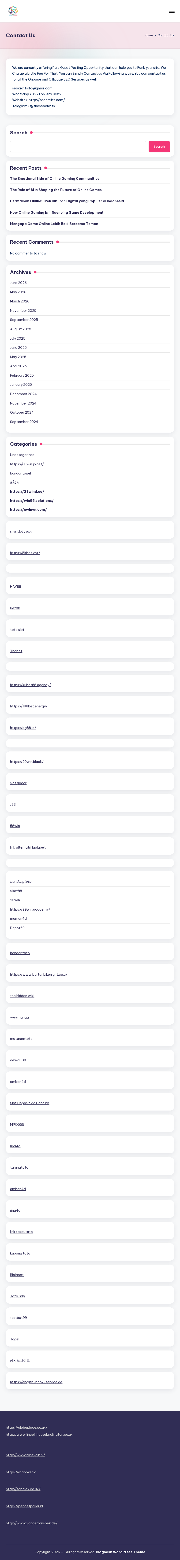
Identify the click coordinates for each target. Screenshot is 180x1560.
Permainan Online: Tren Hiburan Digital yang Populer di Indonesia (67, 201)
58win (15, 826)
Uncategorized (22, 455)
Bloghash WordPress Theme (120, 1552)
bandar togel (20, 473)
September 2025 (24, 320)
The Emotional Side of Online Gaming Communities (54, 179)
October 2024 (22, 412)
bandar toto (20, 953)
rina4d (15, 1146)
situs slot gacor (21, 531)
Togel (14, 1339)
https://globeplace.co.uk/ (26, 1427)
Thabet (16, 651)
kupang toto (20, 1253)
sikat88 (16, 891)
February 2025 (22, 375)
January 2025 (21, 385)
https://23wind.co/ (27, 491)
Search (18, 133)
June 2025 (18, 348)
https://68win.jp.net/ (27, 464)
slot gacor (18, 783)
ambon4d (18, 1082)
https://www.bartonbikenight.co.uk (39, 974)
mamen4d (18, 918)
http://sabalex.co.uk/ (23, 1489)
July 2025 (17, 338)
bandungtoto (20, 881)
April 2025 (18, 366)
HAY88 (15, 587)
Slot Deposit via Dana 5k (29, 1103)
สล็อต (14, 482)
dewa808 (18, 1060)
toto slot (17, 630)
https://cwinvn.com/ (28, 510)
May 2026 (18, 292)
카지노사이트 (20, 1360)
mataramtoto (21, 1039)
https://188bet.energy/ (28, 706)
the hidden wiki (22, 996)
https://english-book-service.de (36, 1382)
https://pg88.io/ (23, 728)
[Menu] (171, 11)
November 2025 (23, 311)
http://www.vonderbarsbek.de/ (31, 1523)
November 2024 (23, 403)
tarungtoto (19, 1167)
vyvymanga (19, 1017)
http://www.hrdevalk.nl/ (25, 1455)
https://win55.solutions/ (32, 501)
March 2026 (19, 301)
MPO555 (17, 1124)
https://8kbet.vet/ (25, 553)
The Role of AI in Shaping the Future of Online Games (56, 190)
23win (15, 900)
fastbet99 (18, 1318)
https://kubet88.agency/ (30, 685)
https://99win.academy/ (30, 909)
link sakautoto (21, 1232)
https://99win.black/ (27, 762)
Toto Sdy (17, 1296)
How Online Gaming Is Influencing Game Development (57, 212)
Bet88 (15, 608)
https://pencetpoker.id (24, 1506)
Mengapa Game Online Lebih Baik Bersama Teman (54, 224)
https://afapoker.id (21, 1472)
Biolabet (17, 1275)
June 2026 (18, 283)
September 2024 (24, 422)
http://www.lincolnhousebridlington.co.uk (39, 1434)
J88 (13, 804)
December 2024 (23, 394)
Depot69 (17, 928)
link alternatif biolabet (28, 847)
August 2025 (20, 329)
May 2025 (18, 357)
